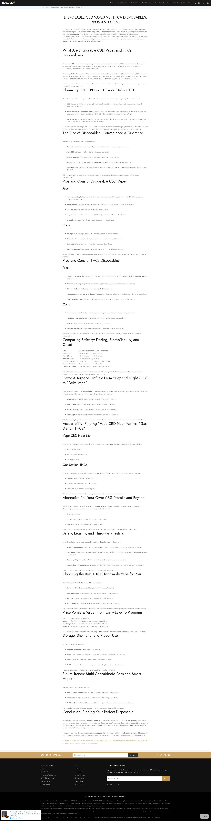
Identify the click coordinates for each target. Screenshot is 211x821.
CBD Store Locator (47, 766)
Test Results (45, 772)
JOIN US (133, 755)
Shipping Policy (79, 778)
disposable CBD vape (100, 32)
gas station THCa (101, 162)
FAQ (75, 766)
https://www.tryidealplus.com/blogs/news (77, 735)
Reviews (43, 769)
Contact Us (77, 784)
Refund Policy (78, 781)
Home (42, 7)
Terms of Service (46, 781)
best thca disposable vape (73, 741)
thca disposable (81, 743)
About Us (77, 769)
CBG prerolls (102, 506)
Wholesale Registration (48, 775)
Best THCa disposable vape (91, 294)
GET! (166, 779)
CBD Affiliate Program (48, 778)
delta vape (119, 127)
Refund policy (45, 784)
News (47, 7)
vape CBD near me (116, 444)
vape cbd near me (92, 743)
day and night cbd (112, 741)
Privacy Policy (78, 772)
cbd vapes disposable (89, 741)
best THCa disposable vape (124, 167)
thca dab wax (109, 79)
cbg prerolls (101, 741)
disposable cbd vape (132, 741)
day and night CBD (90, 391)
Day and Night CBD (127, 197)
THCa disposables (72, 34)
